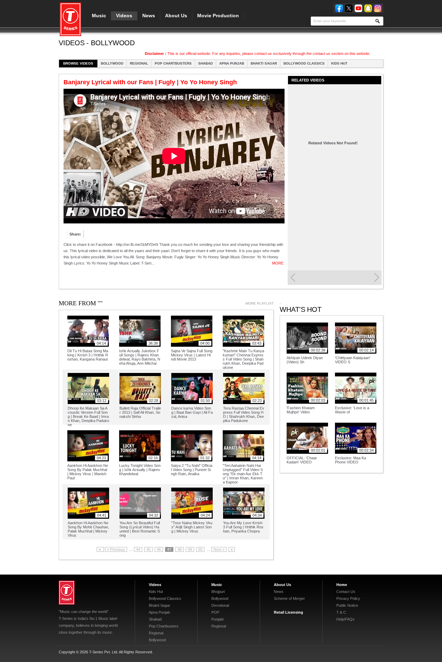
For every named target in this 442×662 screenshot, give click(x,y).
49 (190, 549)
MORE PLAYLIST (259, 303)
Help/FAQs (345, 619)
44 (138, 549)
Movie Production (218, 15)
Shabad (205, 63)
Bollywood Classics (304, 63)
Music (99, 15)
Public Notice (347, 605)
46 (159, 549)
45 (148, 549)
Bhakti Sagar (264, 63)
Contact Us (345, 591)
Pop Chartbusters (173, 63)
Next (376, 277)
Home (341, 585)
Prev (292, 277)
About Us (176, 15)
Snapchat (368, 8)
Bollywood (112, 63)
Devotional (220, 605)
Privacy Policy (348, 598)
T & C (341, 612)
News (148, 15)
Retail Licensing (288, 612)
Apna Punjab (231, 63)
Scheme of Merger (289, 598)
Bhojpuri (218, 591)
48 (179, 549)
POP (215, 612)
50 (200, 549)
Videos (124, 15)
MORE (278, 263)
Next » (218, 549)
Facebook (339, 8)
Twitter (349, 8)
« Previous (116, 549)
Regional (139, 63)
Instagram (378, 8)
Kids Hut (339, 63)
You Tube (358, 8)
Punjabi (217, 619)
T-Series (67, 593)
